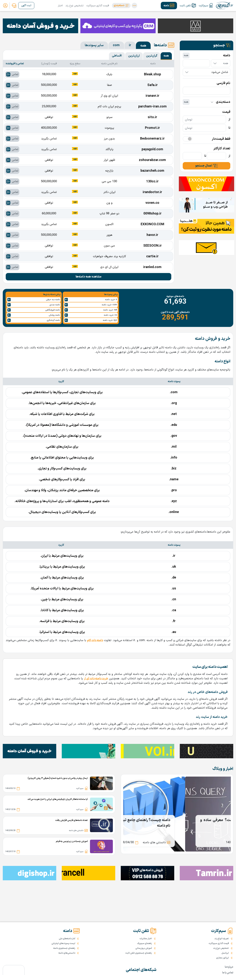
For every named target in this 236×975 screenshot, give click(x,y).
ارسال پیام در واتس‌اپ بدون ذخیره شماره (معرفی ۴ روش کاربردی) (58, 778)
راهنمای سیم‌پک (144, 943)
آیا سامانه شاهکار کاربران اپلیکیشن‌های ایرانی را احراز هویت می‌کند (57, 799)
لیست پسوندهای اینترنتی (63, 943)
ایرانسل (225, 953)
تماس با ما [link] (227, 973)
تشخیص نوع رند (74, 6)
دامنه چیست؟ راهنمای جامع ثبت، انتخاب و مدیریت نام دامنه (177, 822)
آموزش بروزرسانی (143, 948)
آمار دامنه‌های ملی (67, 938)
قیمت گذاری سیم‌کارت (97, 6)
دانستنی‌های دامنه (66, 953)
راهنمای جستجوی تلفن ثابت (138, 953)
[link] (14, 5)
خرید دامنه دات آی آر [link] (96, 678)
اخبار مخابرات (146, 938)
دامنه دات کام (95, 640)
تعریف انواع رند (221, 938)
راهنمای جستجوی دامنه (64, 948)
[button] (121, 5)
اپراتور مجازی (222, 957)
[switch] (187, 138)
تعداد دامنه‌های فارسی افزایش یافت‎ (71, 820)
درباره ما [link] (229, 967)
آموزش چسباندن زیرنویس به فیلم (72, 841)
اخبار (60, 6)
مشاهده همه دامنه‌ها (88, 276)
